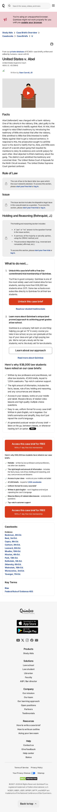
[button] (28, 93)
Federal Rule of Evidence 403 (19, 591)
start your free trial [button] (24, 186)
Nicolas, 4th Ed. (12, 554)
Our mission (28, 693)
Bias (7, 588)
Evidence (8, 532)
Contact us (28, 745)
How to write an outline (28, 729)
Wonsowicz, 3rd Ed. (15, 570)
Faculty (28, 677)
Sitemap (41, 773)
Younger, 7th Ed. (13, 574)
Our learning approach (29, 701)
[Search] (10, 6)
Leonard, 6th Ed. (13, 548)
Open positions (28, 705)
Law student (28, 669)
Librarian (28, 673)
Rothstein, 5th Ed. (13, 561)
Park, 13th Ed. (11, 558)
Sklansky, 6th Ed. (13, 564)
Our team (28, 697)
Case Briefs (22, 36)
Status (28, 757)
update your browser (31, 22)
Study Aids (7, 32)
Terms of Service (21, 767)
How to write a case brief (28, 725)
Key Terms (11, 582)
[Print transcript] (52, 44)
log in (36, 186)
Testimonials (28, 713)
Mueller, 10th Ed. (13, 551)
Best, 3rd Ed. (11, 538)
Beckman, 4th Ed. (13, 535)
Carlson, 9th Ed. (13, 544)
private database (17, 52)
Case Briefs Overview (26, 32)
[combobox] (29, 6)
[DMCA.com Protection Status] (28, 778)
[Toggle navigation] (53, 6)
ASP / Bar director (28, 681)
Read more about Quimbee (30, 358)
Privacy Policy (36, 767)
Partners (28, 709)
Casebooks (7, 36)
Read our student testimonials (30, 309)
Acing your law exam (28, 733)
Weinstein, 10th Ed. (14, 567)
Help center (28, 753)
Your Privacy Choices (21, 773)
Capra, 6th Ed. (12, 541)
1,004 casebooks (35, 482)
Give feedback (28, 749)
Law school (28, 665)
